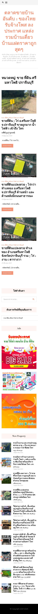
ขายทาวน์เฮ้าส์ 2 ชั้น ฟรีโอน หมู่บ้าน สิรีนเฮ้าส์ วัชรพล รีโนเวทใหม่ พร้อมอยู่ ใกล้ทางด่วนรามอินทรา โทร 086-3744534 (24, 539)
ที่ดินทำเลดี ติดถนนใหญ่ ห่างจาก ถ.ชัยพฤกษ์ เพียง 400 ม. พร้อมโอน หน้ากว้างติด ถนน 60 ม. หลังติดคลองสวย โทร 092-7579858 (24, 572)
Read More (7, 145)
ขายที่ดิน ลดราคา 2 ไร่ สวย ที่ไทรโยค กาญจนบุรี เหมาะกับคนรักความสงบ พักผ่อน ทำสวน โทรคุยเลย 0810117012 (24, 478)
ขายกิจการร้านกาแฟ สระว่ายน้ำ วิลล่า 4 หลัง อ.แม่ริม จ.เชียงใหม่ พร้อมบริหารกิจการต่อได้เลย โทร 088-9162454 (24, 462)
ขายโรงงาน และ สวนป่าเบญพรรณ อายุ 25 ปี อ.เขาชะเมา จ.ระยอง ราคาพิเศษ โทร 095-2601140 (24, 446)
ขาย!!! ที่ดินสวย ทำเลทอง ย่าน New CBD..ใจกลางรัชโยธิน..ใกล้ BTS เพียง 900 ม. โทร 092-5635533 (24, 587)
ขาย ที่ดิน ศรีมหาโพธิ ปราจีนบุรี (13, 117)
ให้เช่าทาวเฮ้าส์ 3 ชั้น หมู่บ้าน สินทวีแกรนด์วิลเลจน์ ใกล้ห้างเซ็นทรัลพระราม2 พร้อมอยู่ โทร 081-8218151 (24, 524)
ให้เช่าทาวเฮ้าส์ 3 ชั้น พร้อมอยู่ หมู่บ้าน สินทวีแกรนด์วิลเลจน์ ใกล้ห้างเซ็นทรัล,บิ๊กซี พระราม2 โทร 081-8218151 (24, 510)
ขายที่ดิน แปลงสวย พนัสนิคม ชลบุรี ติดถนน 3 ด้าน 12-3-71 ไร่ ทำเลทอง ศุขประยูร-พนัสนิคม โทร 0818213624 (24, 495)
